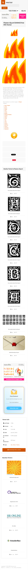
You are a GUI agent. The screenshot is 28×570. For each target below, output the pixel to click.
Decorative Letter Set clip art (14, 213)
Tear (5, 119)
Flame (5, 117)
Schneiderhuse (14, 550)
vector (9, 2)
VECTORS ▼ (14, 11)
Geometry (6, 127)
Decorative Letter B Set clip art (14, 283)
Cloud (5, 118)
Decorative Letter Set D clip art (14, 236)
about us (3, 567)
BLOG (23, 11)
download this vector (15, 449)
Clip (11, 444)
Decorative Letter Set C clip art (14, 259)
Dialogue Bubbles (8, 114)
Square (5, 115)
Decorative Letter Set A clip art (14, 306)
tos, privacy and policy (16, 567)
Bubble (5, 113)
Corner (5, 111)
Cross (5, 122)
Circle (5, 106)
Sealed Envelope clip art (14, 352)
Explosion (6, 129)
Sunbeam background (14, 477)
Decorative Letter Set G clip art (14, 190)
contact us (8, 567)
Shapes (20, 101)
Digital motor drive (14, 501)
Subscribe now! (14, 408)
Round (5, 108)
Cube (5, 121)
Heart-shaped (7, 105)
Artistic (14, 444)
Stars (5, 110)
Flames (5, 126)
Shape (5, 109)
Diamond (6, 125)
